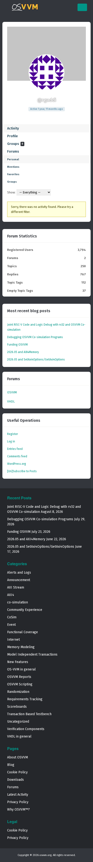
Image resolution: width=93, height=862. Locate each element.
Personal (13, 159)
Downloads (15, 780)
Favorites (13, 174)
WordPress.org (16, 463)
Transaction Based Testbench (29, 714)
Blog (10, 765)
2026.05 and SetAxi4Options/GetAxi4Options (36, 359)
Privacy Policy (17, 802)
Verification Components (25, 729)
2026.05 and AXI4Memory (23, 352)
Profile (12, 136)
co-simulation (17, 602)
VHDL (11, 401)
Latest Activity (17, 795)
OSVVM (12, 392)
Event (11, 625)
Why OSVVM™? (18, 809)
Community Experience (24, 610)
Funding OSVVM (17, 344)
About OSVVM (17, 757)
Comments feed (17, 456)
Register (12, 434)
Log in (11, 441)
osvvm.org (45, 855)
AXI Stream (15, 587)
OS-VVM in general (21, 669)
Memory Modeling (21, 647)
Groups (15, 144)
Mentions (13, 166)
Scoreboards (17, 707)
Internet (13, 640)
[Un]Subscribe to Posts (22, 471)
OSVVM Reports (19, 677)
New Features (17, 662)
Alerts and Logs (19, 573)
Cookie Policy (17, 772)
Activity (13, 128)
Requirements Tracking (24, 699)
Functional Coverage (22, 632)
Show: (11, 192)
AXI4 (10, 595)
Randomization (18, 692)
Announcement (18, 580)
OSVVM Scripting (19, 684)
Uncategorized (18, 721)
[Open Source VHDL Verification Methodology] (25, 10)
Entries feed (15, 449)
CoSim (11, 617)
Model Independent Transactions (32, 654)
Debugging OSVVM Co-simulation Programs (35, 337)
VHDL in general (19, 736)
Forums (13, 151)
